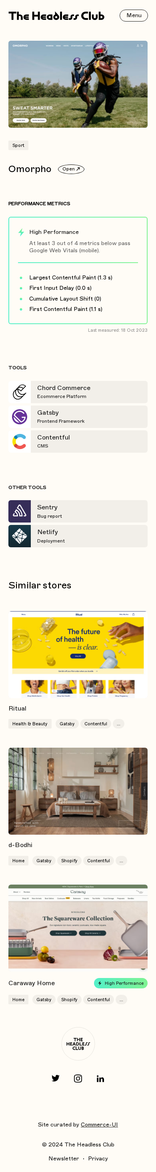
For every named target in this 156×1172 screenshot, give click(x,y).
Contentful (95, 724)
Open (68, 169)
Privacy (98, 1158)
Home (18, 860)
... (118, 724)
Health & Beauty (30, 724)
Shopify (69, 860)
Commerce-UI (99, 1124)
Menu (134, 15)
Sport (18, 145)
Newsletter (63, 1158)
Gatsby (67, 724)
